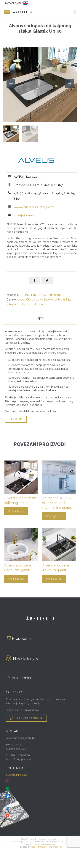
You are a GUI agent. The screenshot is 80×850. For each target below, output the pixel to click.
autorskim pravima (45, 844)
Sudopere (55, 294)
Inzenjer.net (55, 847)
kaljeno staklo (52, 299)
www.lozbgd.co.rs (43, 207)
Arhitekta (32, 839)
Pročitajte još (16, 511)
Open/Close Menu (3, 12)
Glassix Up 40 (34, 299)
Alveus (21, 299)
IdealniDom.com (39, 847)
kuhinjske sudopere (18, 304)
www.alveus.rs (22, 207)
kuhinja (66, 299)
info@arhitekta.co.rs (16, 775)
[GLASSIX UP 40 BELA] (30, 133)
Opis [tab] (40, 318)
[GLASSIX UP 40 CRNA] (11, 133)
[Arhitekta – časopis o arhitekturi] (43, 12)
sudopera (37, 304)
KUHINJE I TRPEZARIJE (33, 294)
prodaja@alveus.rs (25, 215)
